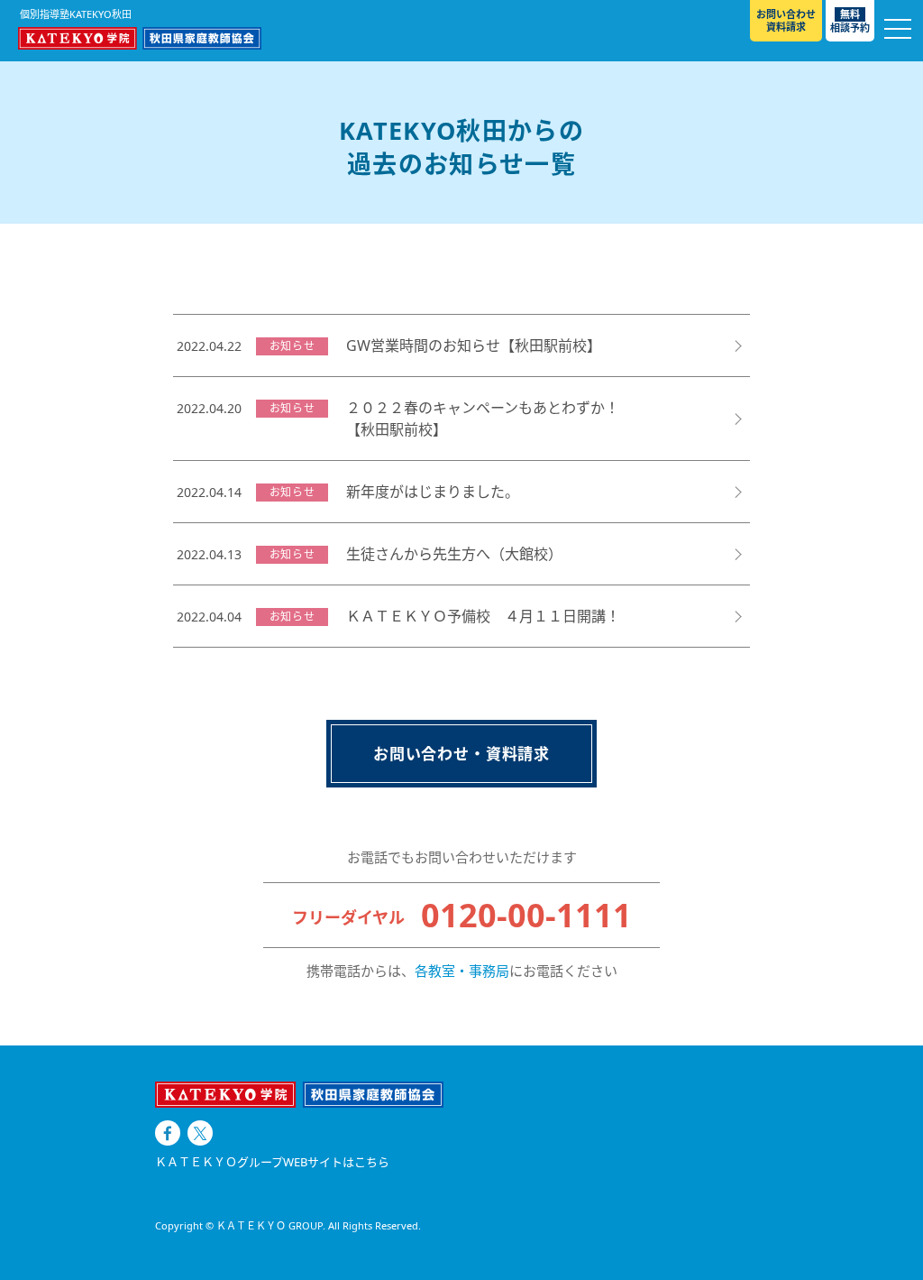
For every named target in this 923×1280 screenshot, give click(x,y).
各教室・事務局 (462, 971)
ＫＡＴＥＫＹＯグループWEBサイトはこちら (272, 1162)
